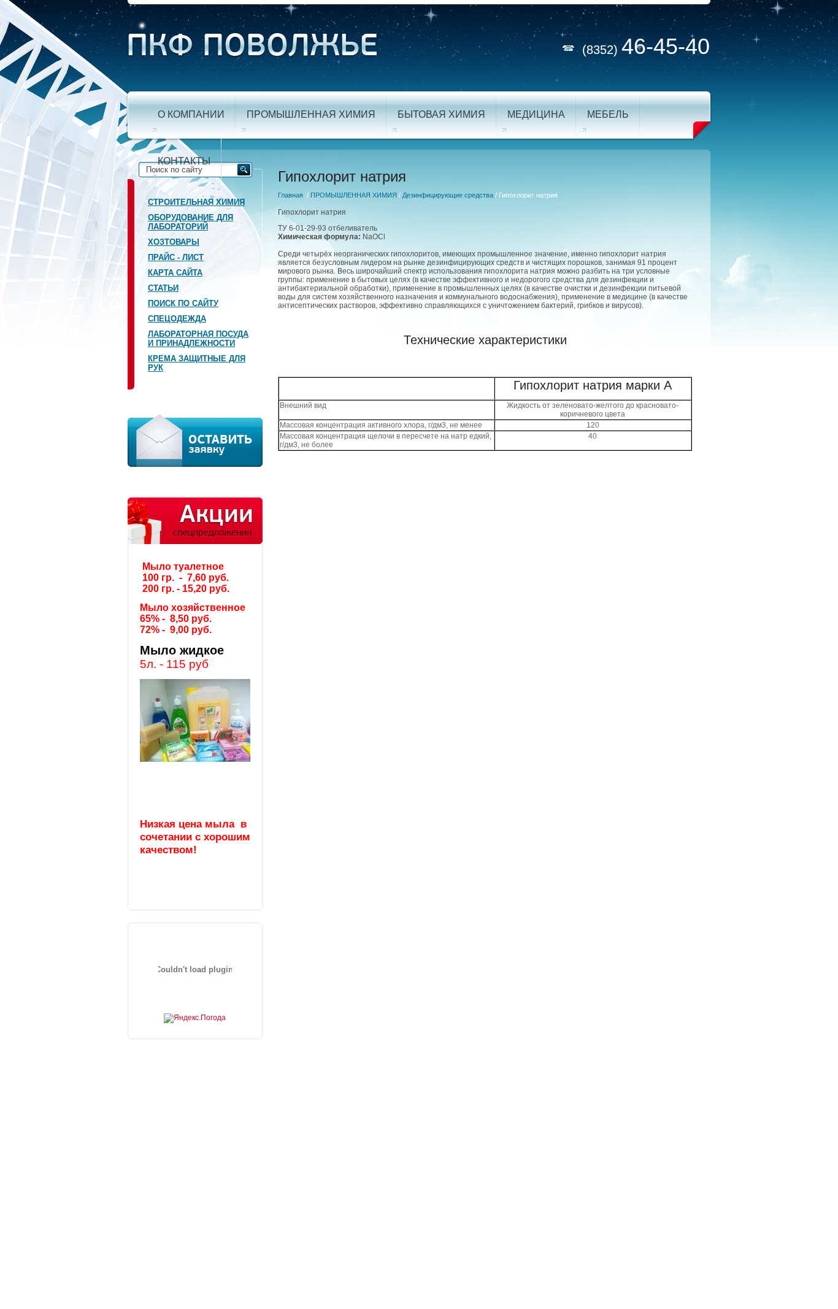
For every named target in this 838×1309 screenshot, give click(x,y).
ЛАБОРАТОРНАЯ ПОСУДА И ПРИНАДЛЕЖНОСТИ (198, 338)
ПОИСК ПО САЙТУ (183, 303)
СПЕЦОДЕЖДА (177, 318)
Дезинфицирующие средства (447, 195)
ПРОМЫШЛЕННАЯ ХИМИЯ (353, 195)
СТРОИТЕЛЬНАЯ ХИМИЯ (196, 202)
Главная (290, 195)
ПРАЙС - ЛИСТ (176, 257)
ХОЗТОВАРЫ (173, 242)
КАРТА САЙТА (175, 272)
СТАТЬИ (163, 288)
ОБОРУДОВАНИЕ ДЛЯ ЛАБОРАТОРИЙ (190, 222)
